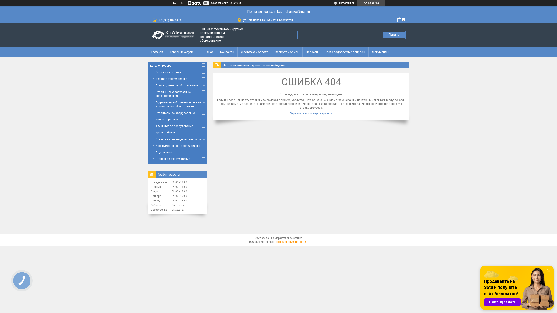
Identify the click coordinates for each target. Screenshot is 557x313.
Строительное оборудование (175, 113)
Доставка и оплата (254, 52)
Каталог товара (160, 65)
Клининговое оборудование (174, 126)
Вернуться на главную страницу (311, 113)
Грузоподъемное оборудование (177, 85)
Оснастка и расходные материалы (178, 139)
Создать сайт (219, 3)
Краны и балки (165, 132)
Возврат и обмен (287, 52)
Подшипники (164, 152)
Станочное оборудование (173, 158)
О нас (209, 52)
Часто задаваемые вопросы (345, 52)
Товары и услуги (181, 52)
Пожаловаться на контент (292, 241)
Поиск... (394, 34)
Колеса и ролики (167, 119)
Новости (312, 52)
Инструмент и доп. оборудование (178, 145)
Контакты (227, 52)
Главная (157, 52)
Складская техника (168, 72)
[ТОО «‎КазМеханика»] (173, 35)
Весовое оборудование (171, 78)
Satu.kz (297, 238)
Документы (380, 52)
